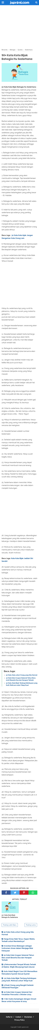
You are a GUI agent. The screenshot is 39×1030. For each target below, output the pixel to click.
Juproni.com (25, 1027)
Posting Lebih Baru (9, 925)
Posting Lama (31, 925)
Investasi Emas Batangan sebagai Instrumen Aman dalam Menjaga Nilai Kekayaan (17, 948)
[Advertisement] (19, 27)
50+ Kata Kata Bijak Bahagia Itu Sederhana (10, 916)
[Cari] (36, 2)
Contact (18, 1017)
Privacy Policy (19, 1020)
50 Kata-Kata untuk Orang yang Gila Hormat (21, 675)
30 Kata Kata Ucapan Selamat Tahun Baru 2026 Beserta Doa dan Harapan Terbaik (18, 957)
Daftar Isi (9, 1017)
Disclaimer (28, 1017)
